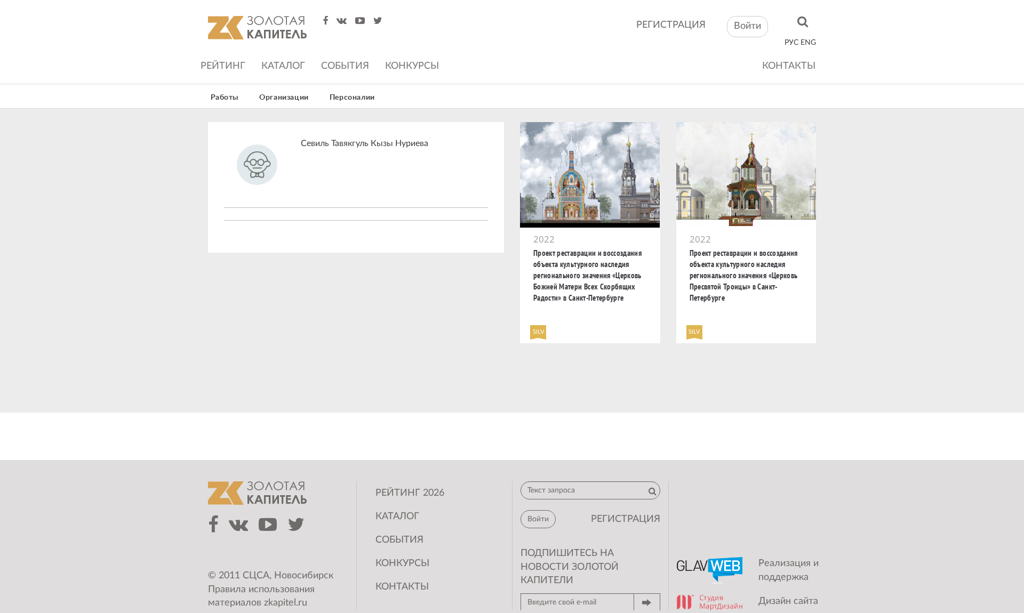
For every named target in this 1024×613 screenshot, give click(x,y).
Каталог (283, 66)
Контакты (788, 66)
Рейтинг (223, 66)
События (345, 66)
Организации (284, 97)
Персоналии (352, 97)
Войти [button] (747, 26)
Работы (225, 97)
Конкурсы (412, 66)
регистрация (671, 25)
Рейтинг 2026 (409, 493)
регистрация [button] (625, 519)
